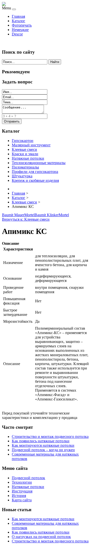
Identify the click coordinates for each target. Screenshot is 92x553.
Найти (54, 62)
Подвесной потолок (28, 478)
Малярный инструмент (31, 145)
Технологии (22, 482)
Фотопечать (22, 25)
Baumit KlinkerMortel (52, 215)
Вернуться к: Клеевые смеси (26, 219)
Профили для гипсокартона (35, 171)
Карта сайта (22, 500)
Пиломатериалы (25, 167)
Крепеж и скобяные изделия (35, 180)
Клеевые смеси (24, 149)
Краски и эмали (25, 154)
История (19, 495)
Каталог (18, 21)
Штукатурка (22, 176)
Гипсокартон (22, 140)
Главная (18, 16)
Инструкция (22, 491)
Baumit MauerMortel (18, 215)
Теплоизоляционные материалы (39, 163)
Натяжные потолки (28, 158)
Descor (17, 34)
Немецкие (20, 30)
